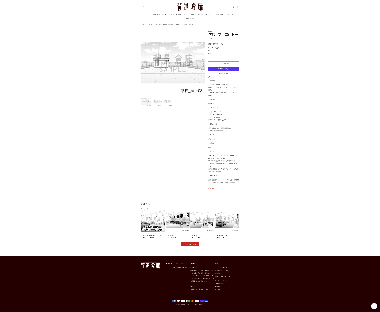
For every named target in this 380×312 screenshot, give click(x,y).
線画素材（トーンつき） (181, 24)
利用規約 (217, 286)
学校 (160, 24)
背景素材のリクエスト (221, 270)
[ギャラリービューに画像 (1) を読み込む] (146, 101)
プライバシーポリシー (221, 280)
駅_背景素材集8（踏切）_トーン (152, 235)
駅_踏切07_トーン (197, 235)
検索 (216, 264)
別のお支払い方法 (223, 73)
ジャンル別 (149, 24)
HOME (143, 24)
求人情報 (217, 290)
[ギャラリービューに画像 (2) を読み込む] (157, 101)
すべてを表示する (190, 244)
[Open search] (374, 306)
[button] (143, 7)
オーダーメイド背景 (221, 267)
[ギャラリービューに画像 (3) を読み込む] (167, 101)
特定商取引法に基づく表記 (223, 277)
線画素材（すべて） (168, 24)
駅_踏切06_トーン (222, 235)
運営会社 (217, 273)
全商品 (156, 24)
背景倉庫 (183, 304)
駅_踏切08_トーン (173, 235)
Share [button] (212, 188)
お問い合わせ (219, 283)
